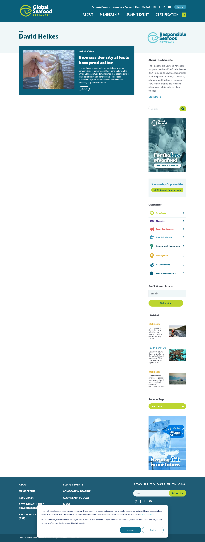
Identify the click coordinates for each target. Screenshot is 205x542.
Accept (130, 530)
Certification (167, 14)
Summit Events (73, 484)
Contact (146, 7)
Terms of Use (74, 538)
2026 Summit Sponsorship (167, 189)
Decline (153, 530)
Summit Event (137, 14)
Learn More (155, 97)
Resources (26, 497)
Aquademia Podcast (122, 7)
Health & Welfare (157, 348)
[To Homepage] (36, 10)
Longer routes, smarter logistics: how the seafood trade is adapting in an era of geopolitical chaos (157, 381)
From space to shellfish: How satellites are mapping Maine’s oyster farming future (156, 333)
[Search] (182, 109)
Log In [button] (180, 6)
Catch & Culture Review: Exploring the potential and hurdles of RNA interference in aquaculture (156, 357)
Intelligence (154, 324)
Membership (110, 14)
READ (84, 88)
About (88, 14)
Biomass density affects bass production (104, 60)
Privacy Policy (147, 514)
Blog (137, 7)
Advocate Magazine (101, 7)
